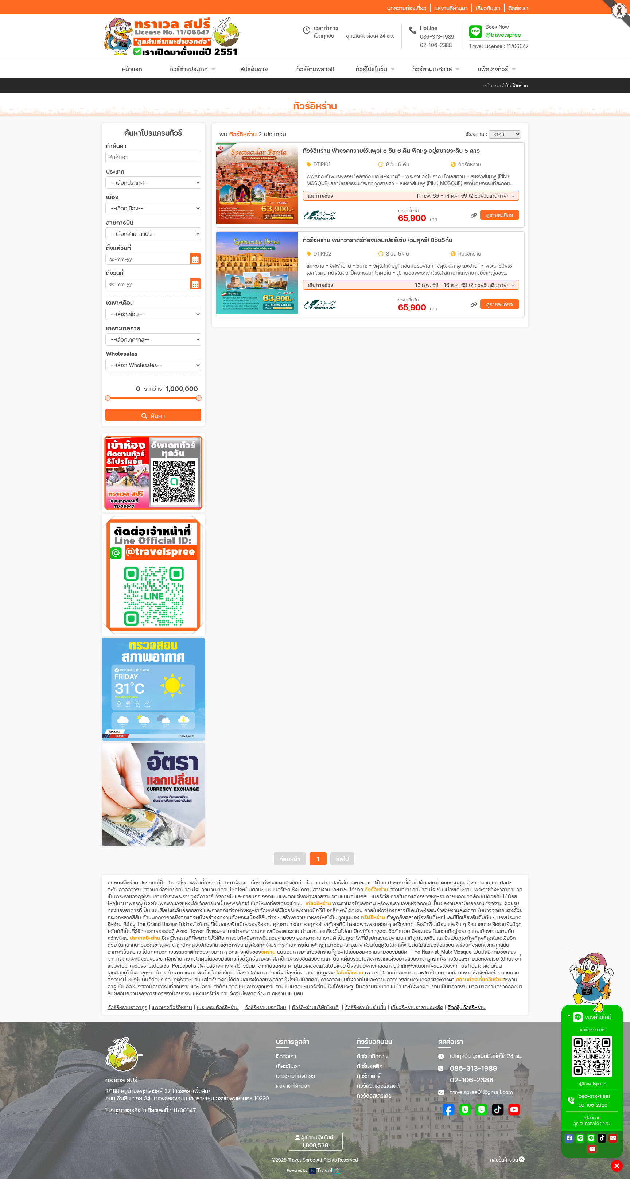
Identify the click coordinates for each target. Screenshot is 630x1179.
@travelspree (503, 34)
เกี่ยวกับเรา (288, 1066)
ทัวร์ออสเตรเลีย (374, 1096)
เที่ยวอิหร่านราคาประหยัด (417, 1007)
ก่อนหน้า (289, 859)
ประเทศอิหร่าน (145, 937)
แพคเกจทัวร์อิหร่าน (172, 1007)
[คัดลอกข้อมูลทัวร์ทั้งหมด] (474, 215)
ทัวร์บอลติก (369, 1066)
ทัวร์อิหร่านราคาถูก (127, 1007)
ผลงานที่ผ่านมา (293, 1086)
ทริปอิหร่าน (373, 917)
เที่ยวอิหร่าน (318, 903)
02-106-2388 (436, 45)
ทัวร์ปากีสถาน (372, 1056)
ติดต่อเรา (286, 1056)
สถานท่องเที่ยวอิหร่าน (479, 979)
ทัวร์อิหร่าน (376, 889)
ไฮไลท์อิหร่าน (349, 972)
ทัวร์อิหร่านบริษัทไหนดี (315, 1007)
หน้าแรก (492, 85)
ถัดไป (342, 859)
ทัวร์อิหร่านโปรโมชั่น (365, 1007)
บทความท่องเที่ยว (295, 1076)
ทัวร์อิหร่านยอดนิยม (265, 1007)
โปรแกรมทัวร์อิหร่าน (218, 1007)
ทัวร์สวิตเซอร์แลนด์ (378, 1086)
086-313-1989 (437, 36)
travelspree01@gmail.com (481, 1092)
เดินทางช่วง (408, 195)
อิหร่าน (268, 951)
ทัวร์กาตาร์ (369, 1076)
